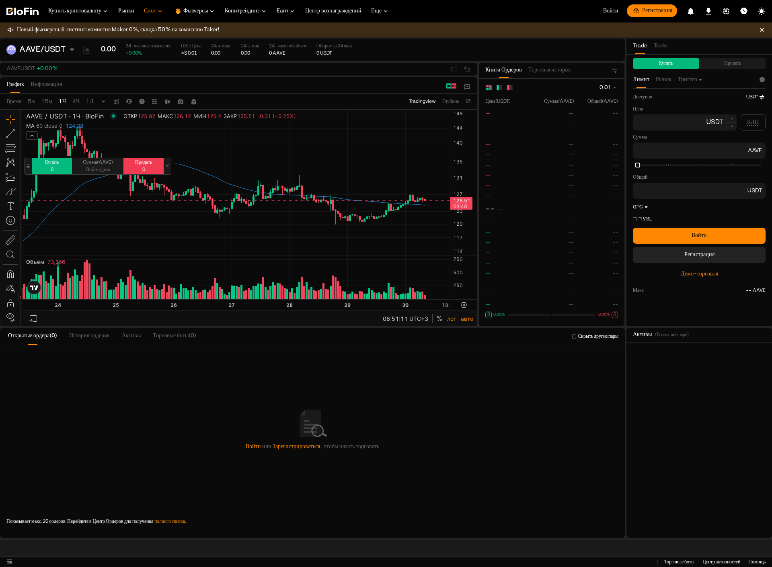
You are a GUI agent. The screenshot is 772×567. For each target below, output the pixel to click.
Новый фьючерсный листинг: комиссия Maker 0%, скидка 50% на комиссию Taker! (118, 30)
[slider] (637, 165)
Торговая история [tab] (549, 70)
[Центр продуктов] (467, 87)
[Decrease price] (731, 127)
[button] (31, 69)
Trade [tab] (640, 46)
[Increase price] (731, 118)
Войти (699, 236)
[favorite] (87, 50)
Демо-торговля (699, 274)
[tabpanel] (699, 195)
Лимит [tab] (641, 80)
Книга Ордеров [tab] (503, 70)
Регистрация (657, 11)
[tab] (15, 86)
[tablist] (37, 86)
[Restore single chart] (467, 69)
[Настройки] (744, 11)
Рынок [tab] (663, 80)
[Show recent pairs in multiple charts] (454, 69)
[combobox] (691, 79)
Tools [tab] (660, 46)
